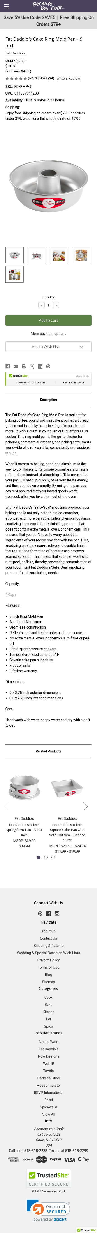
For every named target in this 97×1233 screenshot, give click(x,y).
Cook (48, 997)
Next (85, 806)
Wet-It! (48, 1063)
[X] (32, 366)
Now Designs (48, 1056)
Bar (48, 1019)
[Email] (16, 366)
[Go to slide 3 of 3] (53, 857)
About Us (48, 931)
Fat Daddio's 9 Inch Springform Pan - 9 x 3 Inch (24, 829)
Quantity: (48, 297)
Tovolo (48, 1071)
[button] (48, 1210)
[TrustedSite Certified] (48, 1178)
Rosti (48, 1100)
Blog (48, 975)
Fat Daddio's (48, 1049)
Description (48, 400)
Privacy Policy (48, 960)
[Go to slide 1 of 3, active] (38, 857)
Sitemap (48, 982)
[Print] (24, 366)
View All (48, 1114)
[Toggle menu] (6, 6)
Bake (49, 1004)
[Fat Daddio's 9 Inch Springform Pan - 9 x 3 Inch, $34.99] (24, 788)
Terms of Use (48, 967)
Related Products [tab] (48, 751)
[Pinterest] (48, 366)
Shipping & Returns (49, 945)
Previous (6, 806)
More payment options (48, 334)
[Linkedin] (40, 366)
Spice (48, 1026)
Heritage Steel (48, 1078)
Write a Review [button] (68, 78)
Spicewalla (48, 1107)
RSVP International (48, 1093)
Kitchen (48, 1012)
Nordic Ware (48, 1042)
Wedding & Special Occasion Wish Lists (48, 953)
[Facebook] (7, 366)
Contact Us (48, 938)
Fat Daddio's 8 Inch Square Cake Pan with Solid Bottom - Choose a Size (67, 832)
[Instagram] (57, 913)
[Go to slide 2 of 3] (46, 857)
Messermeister (48, 1085)
